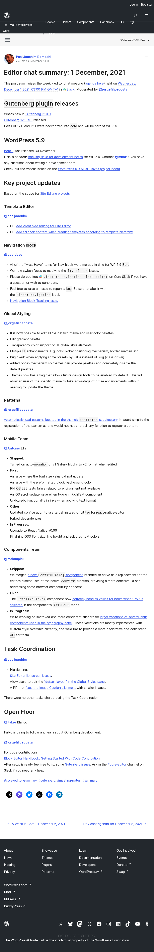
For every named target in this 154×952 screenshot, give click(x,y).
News (8, 858)
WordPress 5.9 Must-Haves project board (89, 169)
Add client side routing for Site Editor (43, 226)
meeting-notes (69, 780)
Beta (125, 265)
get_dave (13, 255)
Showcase (49, 850)
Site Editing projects (55, 193)
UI (24, 351)
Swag (123, 872)
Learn (83, 850)
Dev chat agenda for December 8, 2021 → (114, 824)
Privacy (9, 872)
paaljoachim (15, 216)
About (8, 850)
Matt (9, 892)
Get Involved (126, 850)
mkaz (121, 157)
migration (41, 464)
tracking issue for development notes (55, 157)
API (12, 635)
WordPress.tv (91, 872)
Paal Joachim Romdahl (33, 57)
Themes (47, 858)
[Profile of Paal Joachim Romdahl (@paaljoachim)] (9, 60)
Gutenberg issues (77, 764)
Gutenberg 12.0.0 (38, 114)
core (73, 126)
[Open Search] (135, 15)
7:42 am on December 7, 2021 (33, 61)
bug (69, 289)
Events (122, 858)
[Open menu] (147, 15)
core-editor (117, 764)
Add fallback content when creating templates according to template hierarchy (74, 232)
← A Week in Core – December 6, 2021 (36, 824)
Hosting (9, 865)
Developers (87, 865)
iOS (18, 488)
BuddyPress (15, 906)
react (100, 512)
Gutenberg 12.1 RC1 (18, 120)
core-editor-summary (20, 780)
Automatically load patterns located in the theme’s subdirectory (61, 420)
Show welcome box (132, 40)
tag (87, 512)
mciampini (13, 559)
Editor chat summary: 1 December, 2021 (64, 72)
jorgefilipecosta (113, 89)
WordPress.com (17, 885)
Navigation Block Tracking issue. (34, 301)
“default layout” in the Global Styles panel (74, 682)
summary (89, 780)
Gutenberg (19, 103)
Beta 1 (8, 151)
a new (33, 575)
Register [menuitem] (146, 4)
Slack (71, 89)
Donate (124, 865)
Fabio (10, 722)
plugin (44, 103)
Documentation (90, 858)
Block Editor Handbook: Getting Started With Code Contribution (52, 758)
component (74, 575)
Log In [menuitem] (134, 4)
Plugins (47, 865)
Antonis (12, 448)
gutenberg (46, 780)
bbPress (12, 899)
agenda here (94, 83)
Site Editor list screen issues (30, 676)
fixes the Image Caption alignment (50, 688)
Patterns (48, 872)
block (31, 245)
